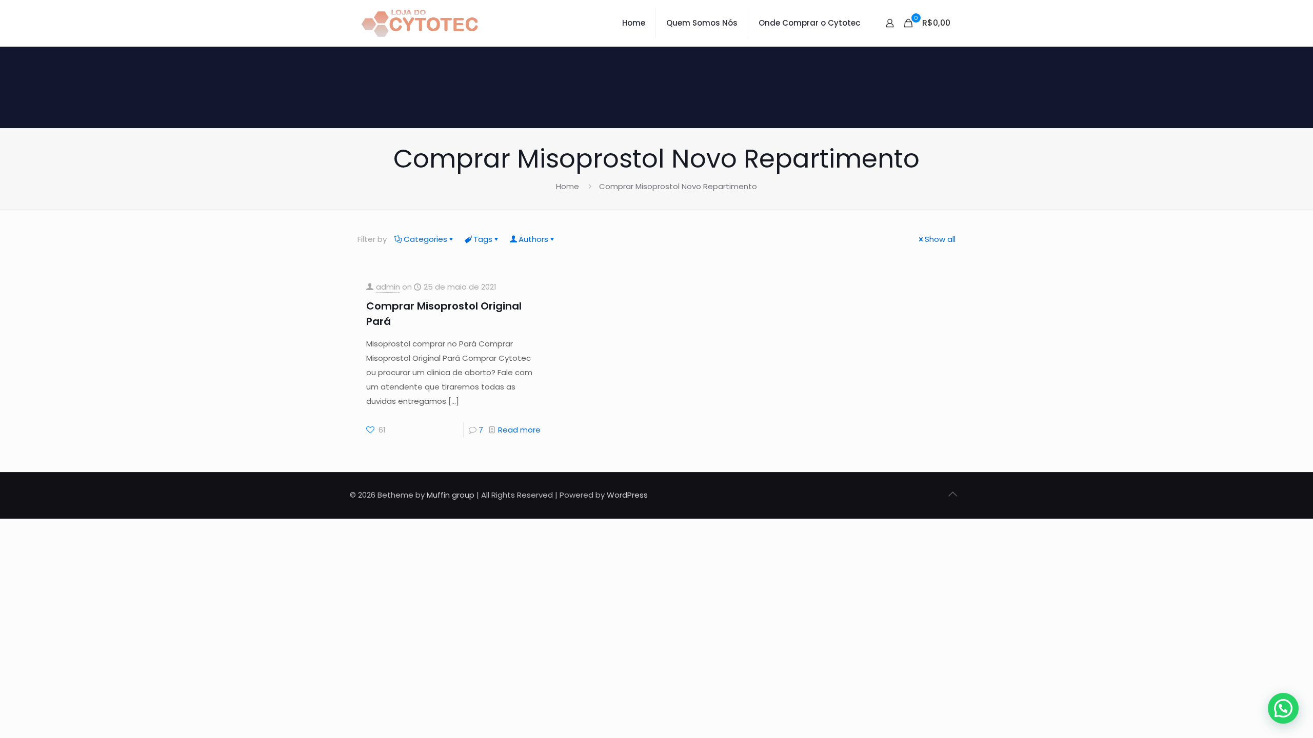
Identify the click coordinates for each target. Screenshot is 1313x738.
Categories (425, 239)
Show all (940, 239)
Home (567, 186)
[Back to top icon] (952, 494)
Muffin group (450, 494)
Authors (533, 239)
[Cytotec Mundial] (420, 23)
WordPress (627, 494)
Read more (519, 429)
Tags (482, 239)
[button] (1283, 708)
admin (388, 286)
